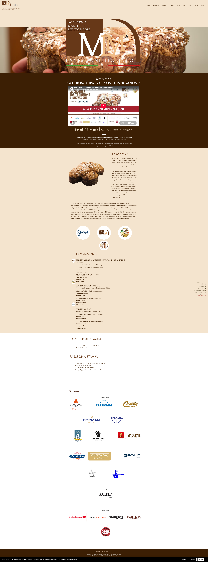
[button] (155, 5)
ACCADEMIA (5, 8)
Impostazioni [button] (184, 559)
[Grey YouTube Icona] (15, 5)
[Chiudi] (206, 559)
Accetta (201, 559)
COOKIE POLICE (108, 551)
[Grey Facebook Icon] (13, 5)
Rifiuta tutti (192, 559)
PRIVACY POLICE (100, 551)
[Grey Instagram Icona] (17, 5)
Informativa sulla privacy (70, 559)
